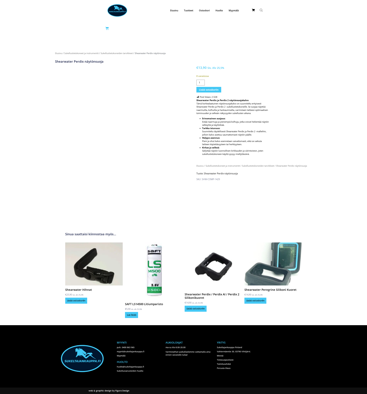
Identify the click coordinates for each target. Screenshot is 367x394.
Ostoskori (204, 10)
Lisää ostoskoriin (209, 89)
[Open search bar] (261, 10)
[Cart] (107, 28)
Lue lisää (131, 315)
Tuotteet (188, 10)
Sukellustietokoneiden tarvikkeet (117, 53)
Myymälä (234, 10)
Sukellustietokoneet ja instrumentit (81, 53)
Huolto (219, 10)
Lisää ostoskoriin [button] (76, 300)
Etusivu (174, 10)
